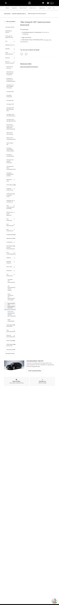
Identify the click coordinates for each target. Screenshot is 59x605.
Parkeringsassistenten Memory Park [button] (11, 345)
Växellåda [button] (7, 48)
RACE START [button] (9, 266)
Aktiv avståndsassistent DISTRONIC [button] (10, 207)
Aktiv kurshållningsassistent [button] (11, 253)
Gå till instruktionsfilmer (34, 371)
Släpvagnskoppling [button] (9, 353)
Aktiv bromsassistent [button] (9, 230)
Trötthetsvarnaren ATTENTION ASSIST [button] (10, 195)
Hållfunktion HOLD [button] (9, 180)
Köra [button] (6, 41)
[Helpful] (21, 54)
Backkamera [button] (9, 270)
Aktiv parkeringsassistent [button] (10, 330)
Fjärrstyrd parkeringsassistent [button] (10, 336)
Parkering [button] (7, 57)
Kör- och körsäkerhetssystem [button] (9, 62)
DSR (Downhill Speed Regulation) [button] (9, 214)
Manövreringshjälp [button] (10, 340)
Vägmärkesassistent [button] (10, 238)
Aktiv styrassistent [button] (9, 219)
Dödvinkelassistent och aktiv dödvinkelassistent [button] (10, 247)
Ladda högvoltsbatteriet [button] (9, 53)
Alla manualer (7, 13)
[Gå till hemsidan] (29, 3)
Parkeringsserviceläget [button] (11, 185)
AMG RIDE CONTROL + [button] (9, 262)
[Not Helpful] (26, 54)
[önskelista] (43, 3)
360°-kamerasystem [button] (9, 275)
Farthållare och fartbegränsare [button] (9, 201)
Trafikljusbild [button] (9, 242)
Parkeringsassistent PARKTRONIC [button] (10, 325)
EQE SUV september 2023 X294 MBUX (19, 13)
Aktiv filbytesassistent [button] (10, 224)
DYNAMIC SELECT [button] (9, 45)
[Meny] (6, 3)
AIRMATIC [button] (8, 257)
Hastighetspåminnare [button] (11, 234)
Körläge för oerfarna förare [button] (9, 189)
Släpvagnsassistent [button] (10, 349)
